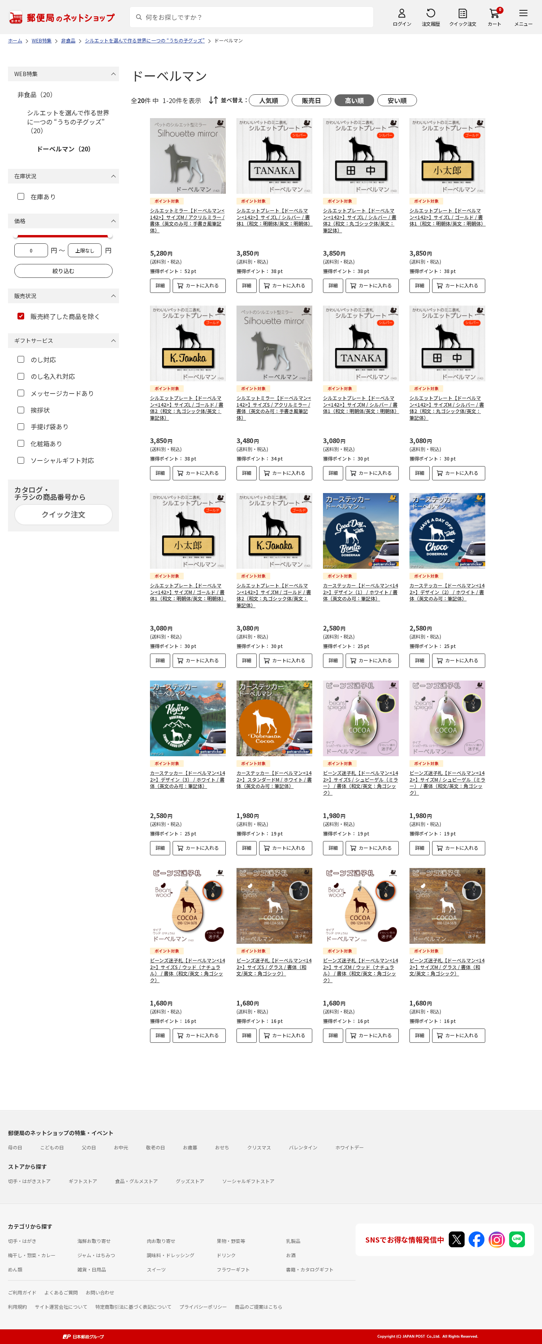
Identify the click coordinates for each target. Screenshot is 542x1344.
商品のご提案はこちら (259, 1306)
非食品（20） (36, 94)
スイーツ (156, 1269)
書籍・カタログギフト (310, 1269)
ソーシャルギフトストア (248, 1181)
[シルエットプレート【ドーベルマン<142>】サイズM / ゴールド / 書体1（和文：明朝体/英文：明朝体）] (188, 531)
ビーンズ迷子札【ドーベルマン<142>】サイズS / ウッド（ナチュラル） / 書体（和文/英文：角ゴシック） (187, 970)
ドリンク (226, 1255)
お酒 (291, 1255)
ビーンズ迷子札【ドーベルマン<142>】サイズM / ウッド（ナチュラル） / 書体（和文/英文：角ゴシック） (360, 970)
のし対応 (43, 359)
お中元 (121, 1147)
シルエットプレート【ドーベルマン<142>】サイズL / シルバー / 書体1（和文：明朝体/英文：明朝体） (274, 217)
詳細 (160, 285)
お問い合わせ (100, 1292)
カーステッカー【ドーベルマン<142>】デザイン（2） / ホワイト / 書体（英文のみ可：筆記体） (446, 592)
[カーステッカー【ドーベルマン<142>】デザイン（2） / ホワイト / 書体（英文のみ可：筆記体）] (447, 531)
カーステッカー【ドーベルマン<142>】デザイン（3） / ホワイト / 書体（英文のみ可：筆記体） (187, 779)
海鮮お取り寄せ (94, 1240)
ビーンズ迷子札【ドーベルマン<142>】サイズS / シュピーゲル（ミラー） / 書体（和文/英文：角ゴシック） (360, 782)
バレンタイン (303, 1147)
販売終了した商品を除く (65, 316)
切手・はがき (22, 1240)
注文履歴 (431, 23)
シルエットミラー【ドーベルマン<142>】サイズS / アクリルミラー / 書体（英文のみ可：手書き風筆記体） (273, 407)
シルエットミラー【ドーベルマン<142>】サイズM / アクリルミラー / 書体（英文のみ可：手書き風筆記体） (187, 220)
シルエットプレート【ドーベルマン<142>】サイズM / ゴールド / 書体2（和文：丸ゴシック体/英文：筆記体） (273, 595)
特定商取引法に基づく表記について (133, 1306)
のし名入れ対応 (53, 376)
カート (495, 23)
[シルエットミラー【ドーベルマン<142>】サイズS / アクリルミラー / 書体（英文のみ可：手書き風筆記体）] (274, 343)
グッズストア (190, 1181)
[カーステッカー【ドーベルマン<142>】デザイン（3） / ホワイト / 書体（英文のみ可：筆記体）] (188, 718)
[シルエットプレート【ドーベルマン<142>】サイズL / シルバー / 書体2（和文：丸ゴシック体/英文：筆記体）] (361, 156)
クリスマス (259, 1147)
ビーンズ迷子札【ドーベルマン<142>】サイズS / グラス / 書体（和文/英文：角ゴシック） (273, 967)
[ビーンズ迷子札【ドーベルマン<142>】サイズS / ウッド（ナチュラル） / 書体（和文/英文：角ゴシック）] (188, 906)
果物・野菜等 (231, 1240)
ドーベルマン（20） (65, 148)
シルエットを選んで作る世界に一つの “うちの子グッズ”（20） (68, 121)
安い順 (397, 100)
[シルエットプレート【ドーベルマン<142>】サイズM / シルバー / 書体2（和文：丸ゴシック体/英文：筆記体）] (447, 343)
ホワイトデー (349, 1147)
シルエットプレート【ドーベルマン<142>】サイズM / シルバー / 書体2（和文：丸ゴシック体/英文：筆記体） (446, 407)
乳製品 (293, 1240)
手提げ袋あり (50, 426)
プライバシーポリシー (203, 1306)
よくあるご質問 (61, 1292)
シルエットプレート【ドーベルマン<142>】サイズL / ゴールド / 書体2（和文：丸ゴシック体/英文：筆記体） (186, 407)
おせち (222, 1147)
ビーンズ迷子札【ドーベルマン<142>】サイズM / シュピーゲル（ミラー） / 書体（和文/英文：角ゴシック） (447, 782)
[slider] (15, 235)
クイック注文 (463, 23)
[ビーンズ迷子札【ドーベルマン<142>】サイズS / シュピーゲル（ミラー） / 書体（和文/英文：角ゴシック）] (361, 718)
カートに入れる (202, 285)
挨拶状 (40, 410)
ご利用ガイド (22, 1292)
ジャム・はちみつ (96, 1255)
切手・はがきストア (29, 1181)
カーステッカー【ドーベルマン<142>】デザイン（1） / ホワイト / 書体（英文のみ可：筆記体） (360, 592)
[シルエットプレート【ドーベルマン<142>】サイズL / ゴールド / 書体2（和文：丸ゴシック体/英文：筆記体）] (188, 343)
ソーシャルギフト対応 (62, 460)
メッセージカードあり (62, 393)
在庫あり (43, 196)
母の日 (15, 1147)
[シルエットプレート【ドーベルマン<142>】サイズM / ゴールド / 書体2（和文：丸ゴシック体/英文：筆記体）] (274, 531)
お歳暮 (190, 1147)
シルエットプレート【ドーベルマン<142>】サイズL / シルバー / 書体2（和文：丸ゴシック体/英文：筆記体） (359, 220)
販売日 (311, 100)
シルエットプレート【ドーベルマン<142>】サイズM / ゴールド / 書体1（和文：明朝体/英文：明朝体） (188, 592)
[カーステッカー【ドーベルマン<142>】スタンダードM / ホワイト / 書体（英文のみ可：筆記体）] (274, 718)
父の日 (89, 1147)
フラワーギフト (233, 1269)
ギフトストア (83, 1181)
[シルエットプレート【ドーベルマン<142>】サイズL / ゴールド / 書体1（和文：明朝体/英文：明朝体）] (447, 156)
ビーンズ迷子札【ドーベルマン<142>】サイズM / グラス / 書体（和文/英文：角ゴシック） (446, 967)
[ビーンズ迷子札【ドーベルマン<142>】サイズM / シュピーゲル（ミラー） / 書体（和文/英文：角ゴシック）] (447, 718)
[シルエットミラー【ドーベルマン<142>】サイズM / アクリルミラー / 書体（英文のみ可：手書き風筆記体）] (188, 156)
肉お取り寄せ (161, 1240)
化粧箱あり (46, 443)
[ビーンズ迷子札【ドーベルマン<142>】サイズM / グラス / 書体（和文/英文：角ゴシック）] (447, 906)
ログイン (402, 23)
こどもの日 (52, 1147)
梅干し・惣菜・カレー (32, 1255)
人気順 (268, 100)
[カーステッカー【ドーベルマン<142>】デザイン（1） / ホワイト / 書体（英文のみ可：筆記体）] (361, 531)
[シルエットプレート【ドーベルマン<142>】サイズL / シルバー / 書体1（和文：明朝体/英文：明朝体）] (274, 156)
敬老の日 (155, 1147)
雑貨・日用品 (91, 1269)
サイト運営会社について (61, 1306)
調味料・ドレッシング (170, 1255)
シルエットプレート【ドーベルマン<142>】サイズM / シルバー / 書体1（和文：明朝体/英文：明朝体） (361, 404)
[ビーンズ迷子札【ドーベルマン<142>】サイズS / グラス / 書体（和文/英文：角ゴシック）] (274, 906)
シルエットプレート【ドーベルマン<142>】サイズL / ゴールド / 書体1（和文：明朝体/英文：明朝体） (447, 217)
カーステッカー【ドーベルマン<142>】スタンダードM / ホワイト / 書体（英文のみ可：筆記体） (274, 779)
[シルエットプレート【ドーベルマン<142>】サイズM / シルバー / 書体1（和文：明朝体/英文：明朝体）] (361, 343)
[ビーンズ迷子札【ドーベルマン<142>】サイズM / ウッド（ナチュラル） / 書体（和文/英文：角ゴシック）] (361, 906)
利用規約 (17, 1306)
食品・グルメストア (136, 1181)
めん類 (15, 1269)
